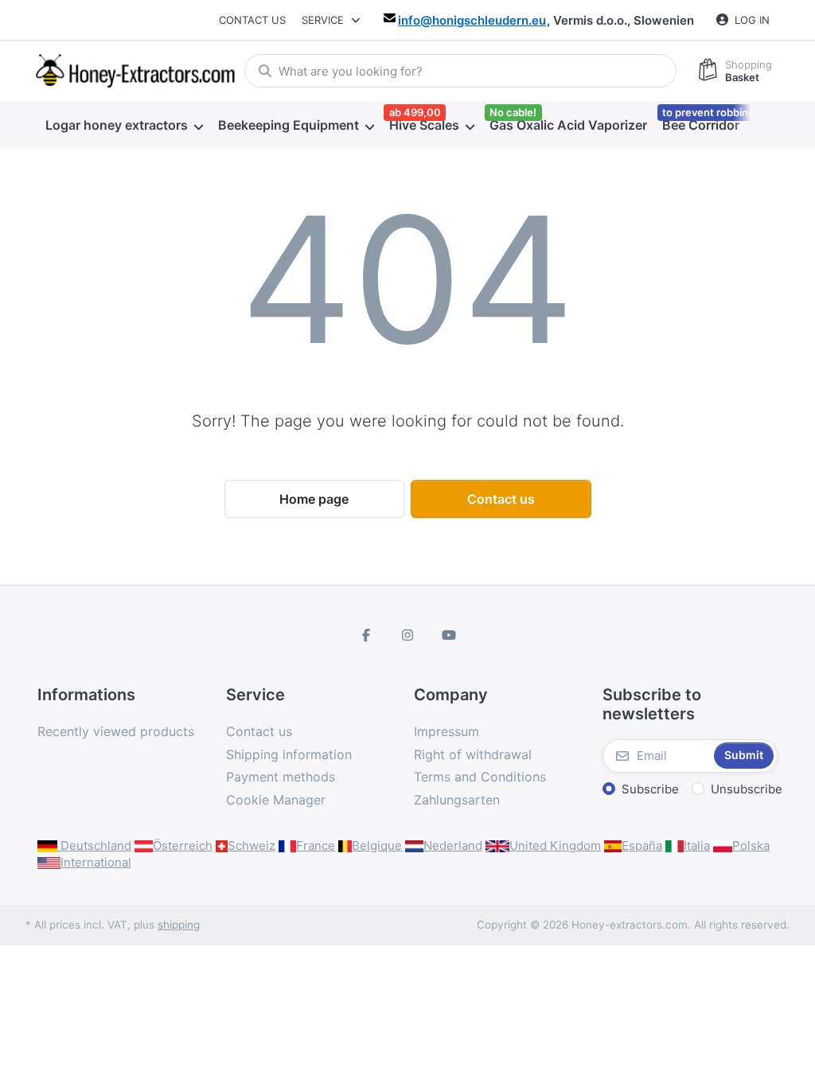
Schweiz (251, 845)
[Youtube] (448, 635)
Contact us (252, 20)
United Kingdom (555, 845)
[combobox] (460, 71)
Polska (751, 845)
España (642, 845)
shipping (179, 924)
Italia (697, 845)
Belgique (377, 845)
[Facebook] (366, 635)
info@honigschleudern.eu (472, 20)
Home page (314, 499)
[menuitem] (123, 125)
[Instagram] (407, 635)
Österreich (183, 845)
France (315, 845)
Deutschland (94, 845)
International (95, 862)
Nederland (452, 845)
